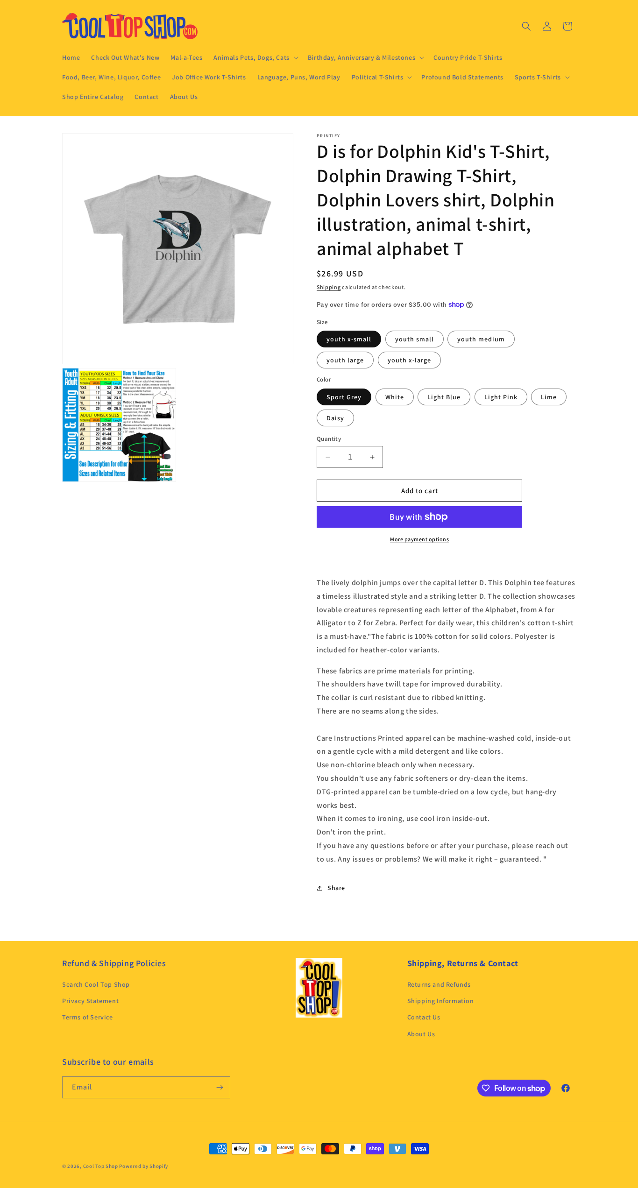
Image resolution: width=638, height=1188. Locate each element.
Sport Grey (344, 397)
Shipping (329, 286)
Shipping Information (440, 1001)
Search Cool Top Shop (96, 984)
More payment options (419, 539)
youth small (414, 339)
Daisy (335, 418)
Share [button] (336, 888)
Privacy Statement (90, 1001)
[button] (255, 57)
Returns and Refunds (439, 984)
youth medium (481, 339)
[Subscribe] (219, 1087)
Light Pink (500, 397)
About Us (421, 1034)
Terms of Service (87, 1017)
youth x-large (409, 360)
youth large (345, 360)
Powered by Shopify (143, 1166)
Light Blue (444, 397)
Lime (549, 397)
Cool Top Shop (100, 1166)
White (394, 397)
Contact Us (423, 1017)
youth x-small (348, 339)
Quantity (329, 439)
